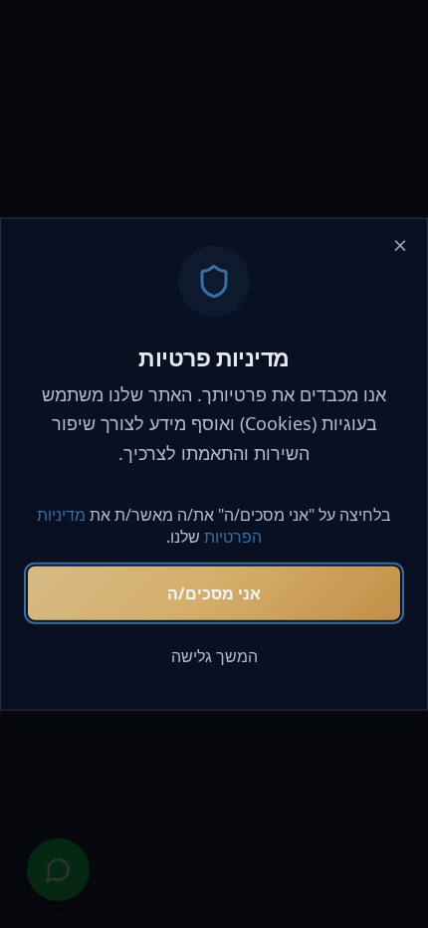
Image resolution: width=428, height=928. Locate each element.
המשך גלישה (214, 655)
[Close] (400, 246)
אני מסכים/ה (214, 592)
